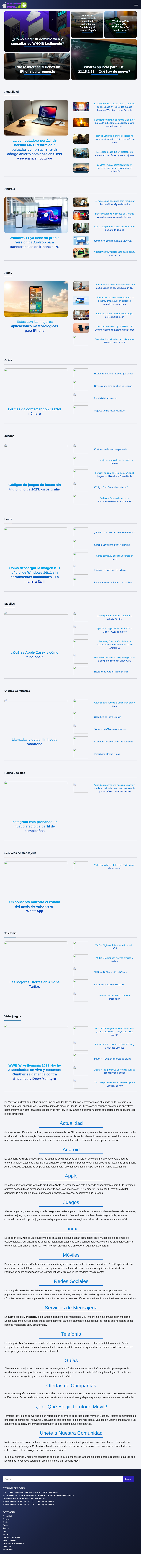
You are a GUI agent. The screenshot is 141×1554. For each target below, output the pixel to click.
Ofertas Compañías (17, 690)
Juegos (9, 435)
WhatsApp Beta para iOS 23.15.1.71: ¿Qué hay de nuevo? (28, 1501)
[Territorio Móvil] (14, 4)
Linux (8, 519)
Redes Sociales (14, 772)
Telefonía (10, 933)
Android (9, 188)
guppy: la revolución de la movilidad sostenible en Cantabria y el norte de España (38, 1495)
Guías (8, 360)
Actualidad (11, 91)
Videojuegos (12, 1016)
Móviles (9, 603)
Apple (8, 272)
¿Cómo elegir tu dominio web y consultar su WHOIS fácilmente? (31, 1492)
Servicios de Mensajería (20, 852)
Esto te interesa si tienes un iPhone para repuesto (24, 1498)
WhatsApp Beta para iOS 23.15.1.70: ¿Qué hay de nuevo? (28, 1504)
